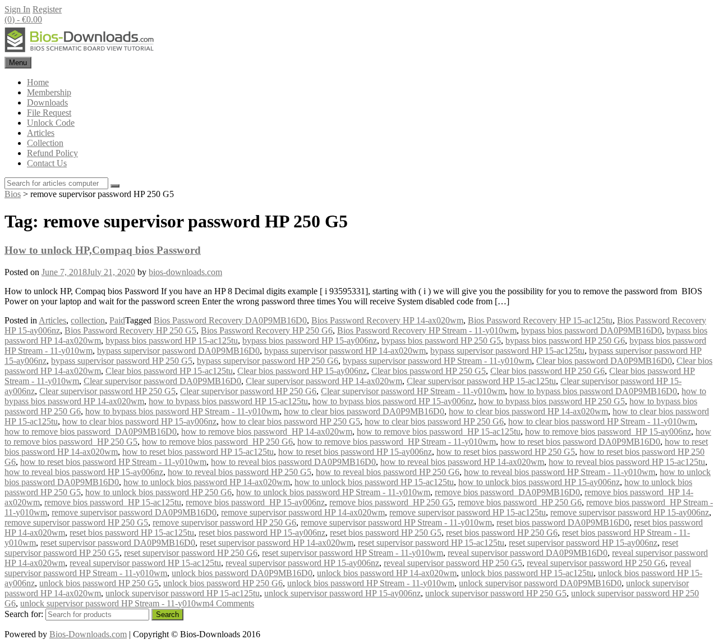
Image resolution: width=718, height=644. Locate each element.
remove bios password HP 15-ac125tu (112, 502)
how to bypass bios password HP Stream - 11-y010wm (182, 411)
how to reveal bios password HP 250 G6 (387, 472)
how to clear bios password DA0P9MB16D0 (364, 411)
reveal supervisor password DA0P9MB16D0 (527, 553)
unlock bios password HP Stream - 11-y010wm (370, 583)
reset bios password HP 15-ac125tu (132, 532)
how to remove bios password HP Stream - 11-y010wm (396, 441)
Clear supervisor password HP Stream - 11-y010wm (413, 391)
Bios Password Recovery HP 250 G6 (267, 330)
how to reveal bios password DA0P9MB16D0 (293, 462)
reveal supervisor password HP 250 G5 (453, 563)
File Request (49, 112)
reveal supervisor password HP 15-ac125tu (145, 563)
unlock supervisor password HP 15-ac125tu (182, 593)
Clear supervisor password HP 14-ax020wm (324, 381)
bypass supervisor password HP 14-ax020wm (345, 350)
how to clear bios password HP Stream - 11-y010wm (601, 421)
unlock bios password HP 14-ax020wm (387, 573)
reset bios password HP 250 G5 (385, 532)
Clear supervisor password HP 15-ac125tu (481, 381)
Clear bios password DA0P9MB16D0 (604, 361)
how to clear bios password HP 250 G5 (290, 421)
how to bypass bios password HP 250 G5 (551, 401)
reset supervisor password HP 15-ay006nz (583, 542)
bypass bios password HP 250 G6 (565, 340)
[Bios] (80, 51)
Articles (40, 133)
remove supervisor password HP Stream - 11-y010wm (396, 522)
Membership (49, 92)
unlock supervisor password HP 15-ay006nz (342, 593)
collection (88, 320)
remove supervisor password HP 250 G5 (76, 522)
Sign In (17, 9)
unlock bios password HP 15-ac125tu (527, 573)
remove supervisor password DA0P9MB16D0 (134, 512)
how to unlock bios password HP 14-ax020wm (206, 482)
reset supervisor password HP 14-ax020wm (276, 542)
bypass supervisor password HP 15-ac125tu (507, 350)
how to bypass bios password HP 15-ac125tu (228, 401)
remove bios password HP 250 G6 (520, 502)
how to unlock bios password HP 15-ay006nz (539, 482)
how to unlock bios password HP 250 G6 (158, 492)
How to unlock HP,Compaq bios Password (102, 250)
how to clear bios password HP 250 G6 (434, 421)
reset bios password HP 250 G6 (502, 532)
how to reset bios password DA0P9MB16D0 (580, 441)
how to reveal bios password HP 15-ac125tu (627, 462)
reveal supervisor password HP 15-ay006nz (302, 563)
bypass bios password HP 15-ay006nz (309, 340)
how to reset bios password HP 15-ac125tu (198, 451)
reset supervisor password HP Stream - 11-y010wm (352, 553)
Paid (117, 320)
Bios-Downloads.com (88, 634)
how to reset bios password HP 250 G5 (505, 451)
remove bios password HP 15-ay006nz (255, 502)
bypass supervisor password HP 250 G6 (267, 361)
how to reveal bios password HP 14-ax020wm (462, 462)
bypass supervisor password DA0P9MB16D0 (178, 350)
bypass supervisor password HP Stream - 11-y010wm (437, 361)
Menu (18, 62)
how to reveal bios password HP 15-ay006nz (83, 472)
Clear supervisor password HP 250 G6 (248, 391)
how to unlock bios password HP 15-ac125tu (374, 482)
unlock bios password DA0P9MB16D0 (242, 573)
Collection (45, 143)
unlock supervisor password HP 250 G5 (496, 593)
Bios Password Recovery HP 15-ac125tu (540, 320)
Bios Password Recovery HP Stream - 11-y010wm (427, 330)
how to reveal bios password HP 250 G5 (239, 472)
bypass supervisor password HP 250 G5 (121, 361)
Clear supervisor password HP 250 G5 (107, 391)
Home (38, 82)
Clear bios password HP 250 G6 (547, 371)
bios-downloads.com (185, 272)
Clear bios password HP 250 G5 (428, 371)
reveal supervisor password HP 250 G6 (596, 563)
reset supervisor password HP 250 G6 (190, 553)
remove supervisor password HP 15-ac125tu (467, 512)
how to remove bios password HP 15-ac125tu (439, 431)
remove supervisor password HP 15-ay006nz (629, 512)
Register (47, 9)
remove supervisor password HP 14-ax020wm (303, 512)
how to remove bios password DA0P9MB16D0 (90, 431)
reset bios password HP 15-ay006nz (262, 532)
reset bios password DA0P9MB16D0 (562, 522)
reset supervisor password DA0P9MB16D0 (117, 542)
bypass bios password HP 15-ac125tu (171, 340)
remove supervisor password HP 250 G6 (224, 522)
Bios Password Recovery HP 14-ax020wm (387, 320)
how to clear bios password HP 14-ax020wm (528, 411)
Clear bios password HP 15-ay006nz (302, 371)
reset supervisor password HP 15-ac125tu (431, 542)
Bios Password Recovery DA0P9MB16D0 (230, 320)
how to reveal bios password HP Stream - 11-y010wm (559, 472)
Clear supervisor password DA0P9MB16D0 (162, 381)
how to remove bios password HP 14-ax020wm (266, 431)
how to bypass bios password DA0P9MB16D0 (593, 391)
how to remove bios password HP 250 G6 (217, 441)
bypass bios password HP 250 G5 (441, 340)
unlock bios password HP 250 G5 (99, 583)
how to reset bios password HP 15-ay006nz (355, 451)
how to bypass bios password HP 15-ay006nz (393, 401)
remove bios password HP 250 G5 (391, 502)
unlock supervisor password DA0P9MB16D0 (540, 583)
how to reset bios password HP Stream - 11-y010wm (113, 462)
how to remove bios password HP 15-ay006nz (608, 431)
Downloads (47, 102)
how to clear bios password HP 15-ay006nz (139, 421)
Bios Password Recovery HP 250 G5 (130, 330)
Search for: (23, 614)
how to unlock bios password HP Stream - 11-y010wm (333, 492)
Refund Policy (52, 153)
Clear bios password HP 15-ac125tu (169, 371)
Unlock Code (51, 122)
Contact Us (47, 163)
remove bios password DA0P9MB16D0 (507, 492)
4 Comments (231, 603)
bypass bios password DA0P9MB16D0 (591, 330)
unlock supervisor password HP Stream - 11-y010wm (114, 603)
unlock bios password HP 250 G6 (223, 583)
